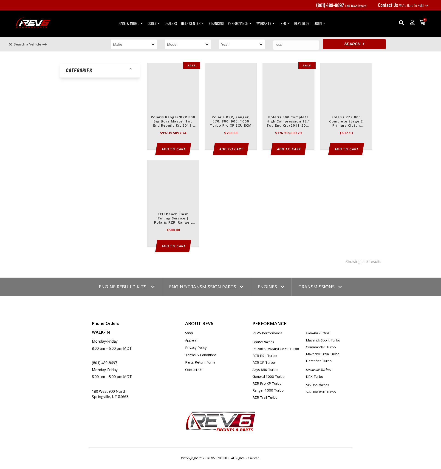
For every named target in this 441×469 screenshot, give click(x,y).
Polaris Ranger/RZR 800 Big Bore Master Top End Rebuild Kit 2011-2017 (173, 121)
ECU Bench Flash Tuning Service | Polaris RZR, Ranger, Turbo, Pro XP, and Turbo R (173, 218)
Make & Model (129, 23)
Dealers (171, 23)
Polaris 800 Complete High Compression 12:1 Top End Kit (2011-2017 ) (288, 121)
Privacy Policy (196, 347)
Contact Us (194, 369)
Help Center (191, 23)
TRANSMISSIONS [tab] (317, 287)
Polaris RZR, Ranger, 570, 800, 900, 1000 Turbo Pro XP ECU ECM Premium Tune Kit (231, 121)
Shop (189, 332)
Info (283, 23)
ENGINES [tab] (267, 287)
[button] (401, 22)
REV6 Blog (301, 23)
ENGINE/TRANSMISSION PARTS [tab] (202, 287)
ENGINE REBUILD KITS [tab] (123, 287)
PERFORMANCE (238, 23)
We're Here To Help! (401, 5)
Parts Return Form (200, 362)
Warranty (263, 23)
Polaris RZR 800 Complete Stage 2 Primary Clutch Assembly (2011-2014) (346, 121)
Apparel (191, 340)
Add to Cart (173, 149)
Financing (216, 23)
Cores (151, 23)
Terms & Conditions (201, 354)
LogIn (318, 23)
